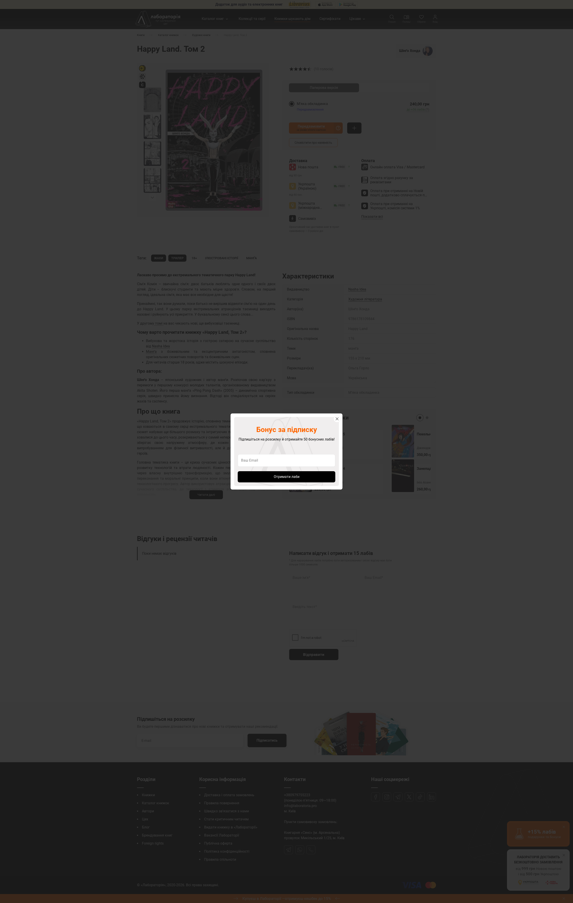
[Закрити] (337, 418)
